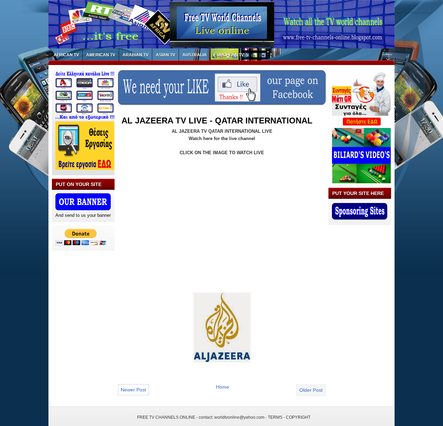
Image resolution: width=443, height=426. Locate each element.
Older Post (311, 390)
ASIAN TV (165, 55)
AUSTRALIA (194, 55)
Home (222, 387)
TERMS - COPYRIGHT (289, 417)
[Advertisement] (179, 212)
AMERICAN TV (100, 55)
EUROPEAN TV (229, 55)
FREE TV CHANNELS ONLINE (166, 417)
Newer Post (133, 389)
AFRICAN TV (66, 55)
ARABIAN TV (135, 55)
